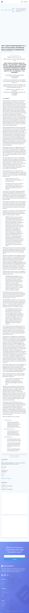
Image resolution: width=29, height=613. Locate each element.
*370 (12, 287)
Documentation (4, 592)
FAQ (2, 594)
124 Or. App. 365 (4, 51)
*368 (5, 152)
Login (22, 1)
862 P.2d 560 (10, 51)
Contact (3, 591)
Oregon (2, 475)
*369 (3, 210)
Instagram (3, 604)
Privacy (2, 595)
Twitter (2, 606)
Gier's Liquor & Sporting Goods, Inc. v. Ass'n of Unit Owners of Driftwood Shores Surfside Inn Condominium (13, 48)
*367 (3, 98)
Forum (2, 585)
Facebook (3, 603)
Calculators (3, 582)
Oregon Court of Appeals (13, 10)
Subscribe (14, 559)
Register (26, 1)
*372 (18, 410)
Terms (2, 597)
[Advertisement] (14, 28)
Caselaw (3, 583)
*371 (3, 356)
